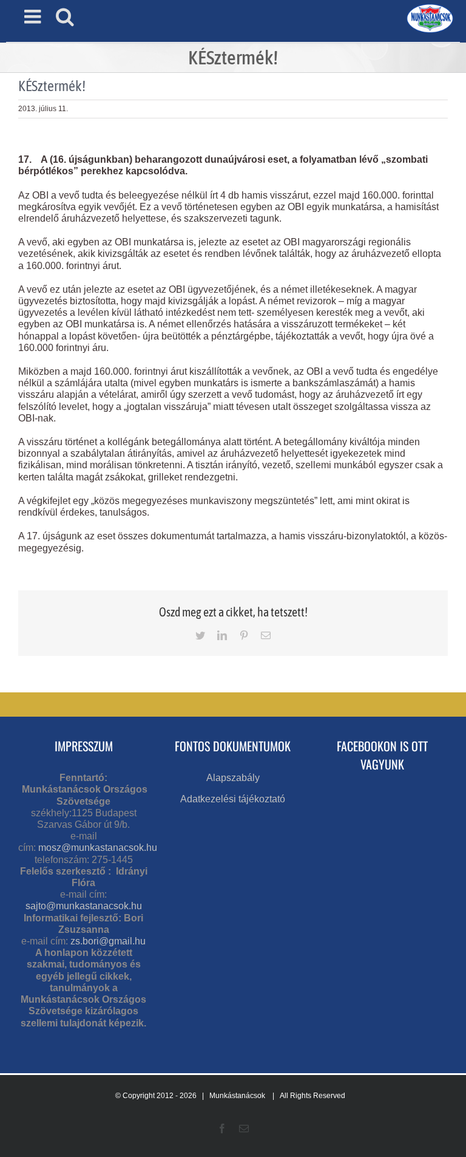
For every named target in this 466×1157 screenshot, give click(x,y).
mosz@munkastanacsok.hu (97, 847)
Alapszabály (233, 778)
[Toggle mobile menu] (34, 16)
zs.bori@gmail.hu (108, 941)
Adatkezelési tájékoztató (232, 799)
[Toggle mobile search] (65, 16)
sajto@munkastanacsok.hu (83, 906)
